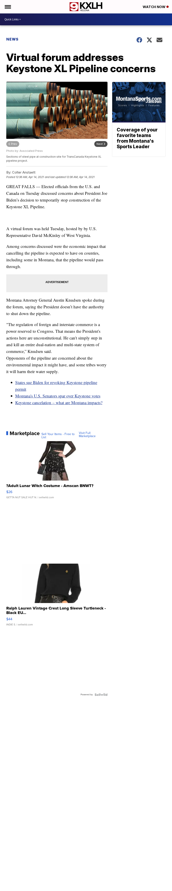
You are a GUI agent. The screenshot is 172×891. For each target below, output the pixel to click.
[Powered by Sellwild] (101, 694)
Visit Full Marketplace (87, 435)
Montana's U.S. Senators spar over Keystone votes (57, 396)
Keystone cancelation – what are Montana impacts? (58, 402)
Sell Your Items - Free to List (58, 436)
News (12, 39)
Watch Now (154, 7)
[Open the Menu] (7, 6)
